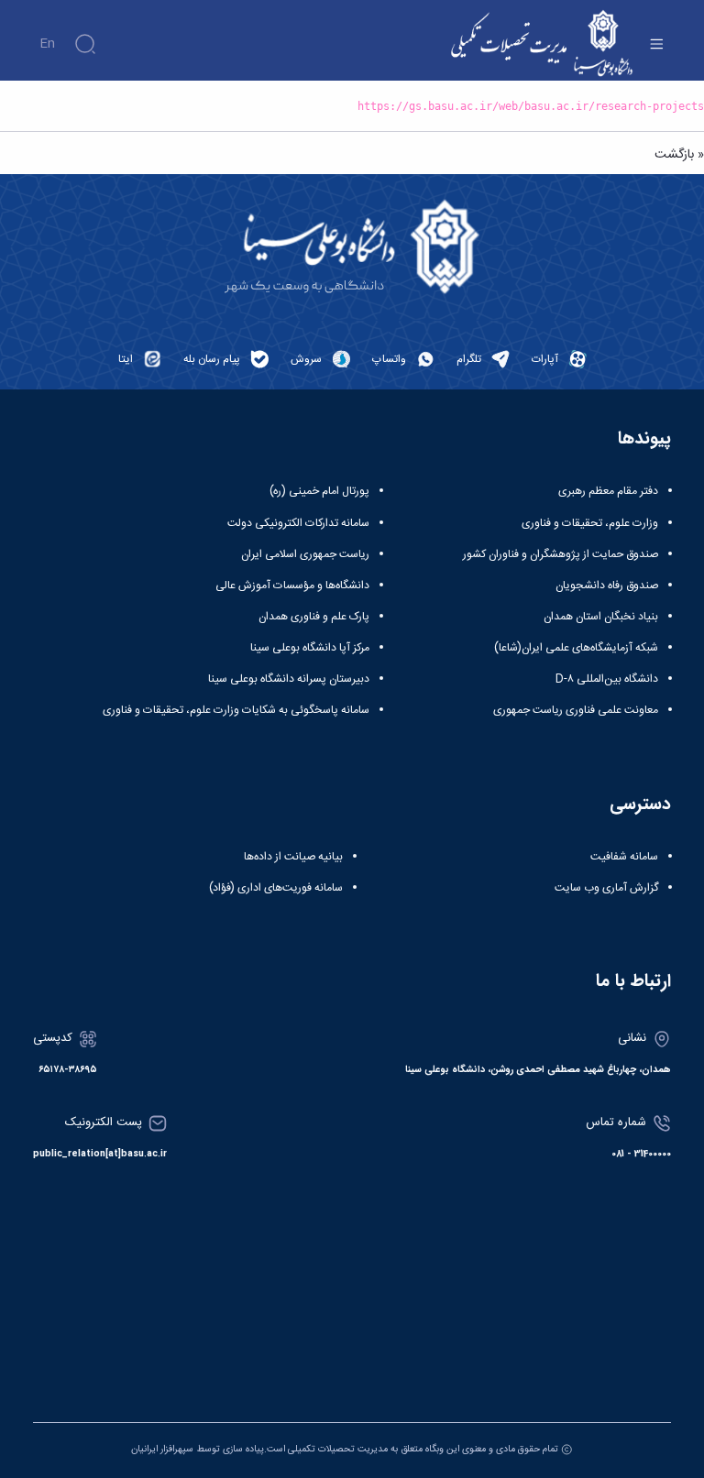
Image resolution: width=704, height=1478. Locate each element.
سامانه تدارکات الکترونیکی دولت (298, 523)
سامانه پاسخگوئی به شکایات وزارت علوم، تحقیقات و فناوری (236, 710)
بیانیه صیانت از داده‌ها (293, 857)
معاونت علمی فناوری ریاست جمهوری (575, 710)
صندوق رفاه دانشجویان (607, 585)
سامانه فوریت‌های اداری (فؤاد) (276, 888)
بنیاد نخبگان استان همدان (601, 617)
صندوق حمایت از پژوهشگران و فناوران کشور (560, 554)
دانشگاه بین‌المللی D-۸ (607, 679)
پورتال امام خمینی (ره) (319, 491)
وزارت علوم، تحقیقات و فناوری (590, 523)
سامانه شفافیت (624, 857)
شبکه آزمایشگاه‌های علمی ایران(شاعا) (576, 648)
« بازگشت (679, 155)
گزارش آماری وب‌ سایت (606, 888)
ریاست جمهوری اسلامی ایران (305, 554)
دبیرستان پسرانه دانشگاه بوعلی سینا (288, 679)
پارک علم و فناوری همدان (313, 617)
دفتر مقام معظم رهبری (608, 491)
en (47, 44)
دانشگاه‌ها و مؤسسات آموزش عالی (292, 585)
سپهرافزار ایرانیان (162, 1449)
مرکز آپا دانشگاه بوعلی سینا (309, 648)
